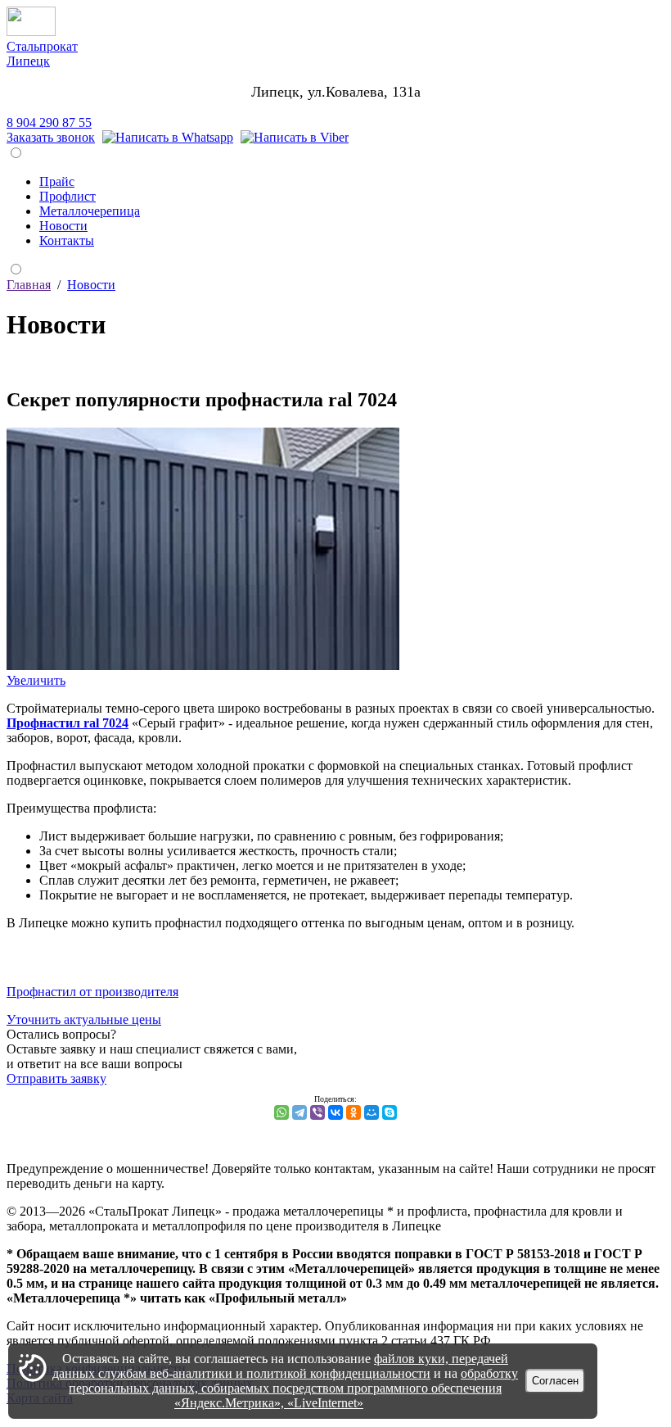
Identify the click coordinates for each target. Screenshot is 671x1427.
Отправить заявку (56, 1078)
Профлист (67, 196)
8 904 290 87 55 (49, 122)
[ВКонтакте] (335, 1112)
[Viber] (295, 137)
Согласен (555, 1381)
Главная (29, 285)
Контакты (66, 240)
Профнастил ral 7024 (67, 723)
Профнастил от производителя (92, 992)
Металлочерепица (89, 211)
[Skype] (389, 1112)
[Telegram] (299, 1112)
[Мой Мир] (371, 1112)
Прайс (56, 181)
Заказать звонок (51, 137)
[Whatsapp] (167, 137)
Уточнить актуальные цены (84, 1019)
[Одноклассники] (353, 1112)
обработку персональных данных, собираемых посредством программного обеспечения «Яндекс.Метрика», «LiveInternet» (293, 1388)
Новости (63, 226)
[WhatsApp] (281, 1112)
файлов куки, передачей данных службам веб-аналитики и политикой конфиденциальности (280, 1366)
